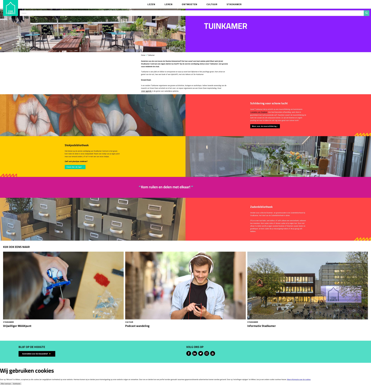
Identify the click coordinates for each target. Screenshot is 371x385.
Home (143, 55)
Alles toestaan (6, 383)
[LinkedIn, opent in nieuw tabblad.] (194, 353)
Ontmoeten (189, 4)
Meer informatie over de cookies (299, 379)
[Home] (10, 8)
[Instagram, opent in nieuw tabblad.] (206, 353)
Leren (169, 4)
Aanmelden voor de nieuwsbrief (35, 353)
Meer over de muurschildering (264, 126)
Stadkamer (234, 4)
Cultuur (212, 4)
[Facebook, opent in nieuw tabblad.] (188, 353)
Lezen (151, 4)
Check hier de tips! (74, 167)
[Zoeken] (366, 13)
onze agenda (146, 91)
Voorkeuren (16, 383)
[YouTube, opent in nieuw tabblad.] (212, 353)
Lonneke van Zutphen (258, 112)
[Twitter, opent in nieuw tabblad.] (200, 353)
